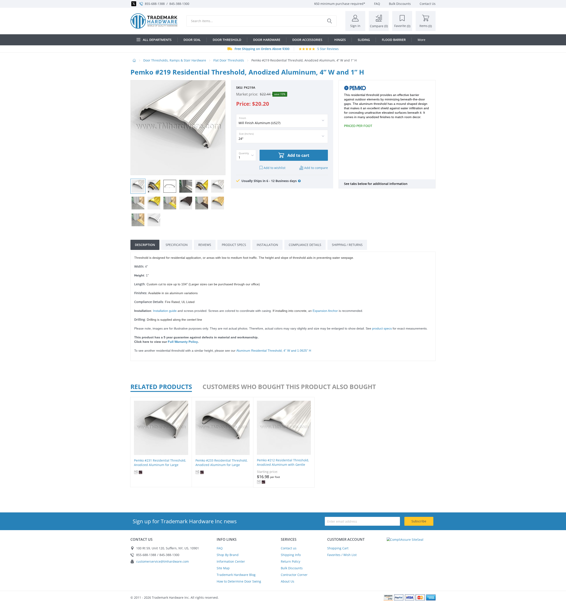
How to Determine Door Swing (239, 581)
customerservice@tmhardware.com (162, 561)
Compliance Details (305, 245)
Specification (177, 245)
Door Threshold (227, 40)
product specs (382, 328)
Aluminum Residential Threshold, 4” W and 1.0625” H (273, 350)
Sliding (364, 40)
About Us (287, 581)
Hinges (340, 40)
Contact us (288, 548)
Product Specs (234, 245)
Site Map (223, 568)
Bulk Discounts (292, 568)
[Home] (154, 21)
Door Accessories (307, 40)
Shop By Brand (228, 555)
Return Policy (290, 561)
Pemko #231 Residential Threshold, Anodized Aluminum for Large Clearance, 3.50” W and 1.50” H (160, 464)
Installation (267, 245)
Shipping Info (291, 555)
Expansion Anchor (325, 311)
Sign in (355, 26)
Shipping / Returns (347, 245)
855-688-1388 (155, 4)
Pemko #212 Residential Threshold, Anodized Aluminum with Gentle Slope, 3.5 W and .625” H (283, 464)
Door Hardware (266, 40)
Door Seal (192, 40)
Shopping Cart (337, 548)
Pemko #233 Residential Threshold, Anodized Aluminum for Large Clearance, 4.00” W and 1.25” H (221, 464)
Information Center (231, 561)
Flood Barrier (394, 40)
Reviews (204, 245)
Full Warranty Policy (183, 341)
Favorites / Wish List (342, 555)
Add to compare (316, 168)
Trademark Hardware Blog (236, 575)
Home (134, 60)
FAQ (220, 548)
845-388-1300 (179, 4)
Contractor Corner (294, 575)
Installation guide (165, 311)
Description (145, 245)
